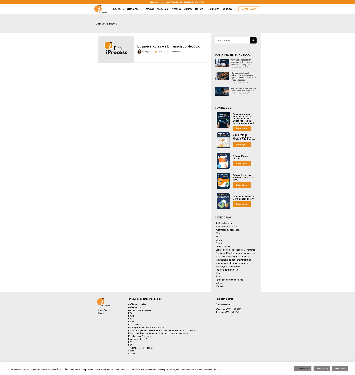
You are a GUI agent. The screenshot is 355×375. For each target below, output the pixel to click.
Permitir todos (340, 368)
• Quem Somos (103, 310)
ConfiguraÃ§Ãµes (302, 368)
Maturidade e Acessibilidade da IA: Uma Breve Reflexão (243, 89)
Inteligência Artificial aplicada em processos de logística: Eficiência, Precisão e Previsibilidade (243, 76)
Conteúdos (227, 9)
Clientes (188, 9)
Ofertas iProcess (134, 9)
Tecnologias (162, 9)
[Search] (253, 40)
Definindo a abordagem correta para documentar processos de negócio (241, 62)
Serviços (150, 9)
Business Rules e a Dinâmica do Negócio (168, 46)
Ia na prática (213, 9)
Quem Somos (118, 9)
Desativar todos (322, 368)
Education (199, 9)
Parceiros (176, 9)
